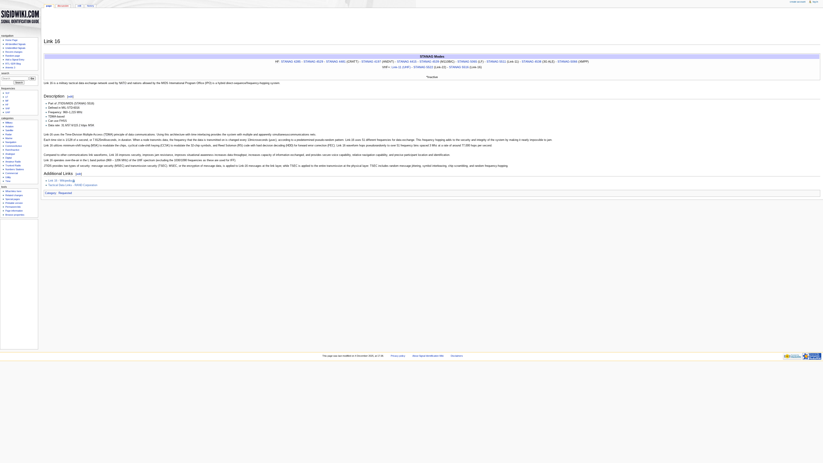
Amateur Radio (13, 161)
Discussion (63, 6)
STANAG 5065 (467, 61)
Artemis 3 (10, 67)
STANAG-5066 (567, 61)
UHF (7, 112)
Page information (14, 210)
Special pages (12, 199)
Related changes (14, 195)
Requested (65, 193)
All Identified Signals (15, 44)
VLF (7, 93)
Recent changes (14, 52)
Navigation (10, 142)
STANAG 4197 (371, 61)
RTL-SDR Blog (13, 63)
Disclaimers (457, 356)
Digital (8, 157)
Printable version (14, 203)
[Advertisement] (176, 24)
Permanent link (13, 207)
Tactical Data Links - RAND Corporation (72, 185)
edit (70, 96)
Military (9, 122)
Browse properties (14, 214)
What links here (13, 191)
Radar (8, 134)
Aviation (9, 126)
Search (5, 73)
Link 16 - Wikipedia (60, 180)
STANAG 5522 (423, 67)
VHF (7, 108)
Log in (815, 1)
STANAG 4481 (336, 61)
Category (50, 193)
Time (8, 181)
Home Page (11, 40)
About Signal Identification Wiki (428, 356)
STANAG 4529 (313, 61)
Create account (797, 1)
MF (7, 100)
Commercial (11, 173)
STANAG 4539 (429, 61)
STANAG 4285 (291, 61)
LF (6, 97)
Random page (12, 55)
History (90, 6)
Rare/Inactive (12, 150)
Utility (8, 177)
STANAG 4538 (531, 61)
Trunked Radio (13, 165)
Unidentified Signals (15, 48)
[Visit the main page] (20, 16)
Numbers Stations (14, 169)
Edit (79, 6)
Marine (8, 138)
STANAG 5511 (496, 61)
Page (49, 6)
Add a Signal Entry (14, 59)
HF (7, 104)
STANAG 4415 (407, 61)
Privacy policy (398, 356)
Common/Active (13, 146)
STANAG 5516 (459, 67)
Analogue (10, 154)
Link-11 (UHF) (401, 67)
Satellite (9, 130)
